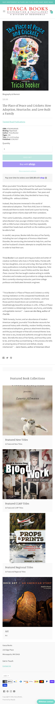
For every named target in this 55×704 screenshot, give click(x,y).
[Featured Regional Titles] (27, 538)
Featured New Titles (16, 439)
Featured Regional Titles (19, 567)
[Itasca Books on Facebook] (4, 691)
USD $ (5, 676)
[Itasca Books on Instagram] (11, 691)
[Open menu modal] (4, 11)
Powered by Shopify (9, 700)
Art (7, 631)
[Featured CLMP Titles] (27, 474)
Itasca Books (18, 697)
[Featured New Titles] (27, 410)
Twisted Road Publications (14, 121)
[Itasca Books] (27, 11)
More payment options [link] (27, 171)
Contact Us (7, 666)
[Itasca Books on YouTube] (14, 691)
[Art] (27, 602)
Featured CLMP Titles (17, 503)
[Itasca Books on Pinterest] (8, 691)
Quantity (6, 143)
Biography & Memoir (11, 94)
